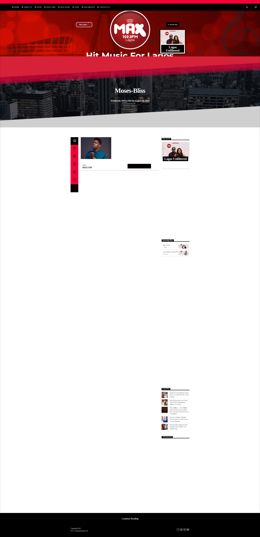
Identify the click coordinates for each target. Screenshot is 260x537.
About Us (28, 7)
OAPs (77, 7)
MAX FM (126, 100)
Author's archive (139, 166)
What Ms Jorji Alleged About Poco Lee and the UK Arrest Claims (179, 395)
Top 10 (5, 2)
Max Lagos (83, 24)
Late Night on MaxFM (170, 252)
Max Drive (166, 245)
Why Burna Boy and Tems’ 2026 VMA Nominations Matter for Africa (179, 402)
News (39, 7)
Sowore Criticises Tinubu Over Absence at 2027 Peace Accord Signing (179, 419)
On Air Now (173, 24)
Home (16, 7)
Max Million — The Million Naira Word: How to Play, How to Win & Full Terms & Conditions (179, 411)
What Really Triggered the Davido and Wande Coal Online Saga (178, 427)
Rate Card (51, 7)
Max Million (89, 7)
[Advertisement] (176, 203)
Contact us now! (18, 2)
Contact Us (105, 7)
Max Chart (65, 7)
